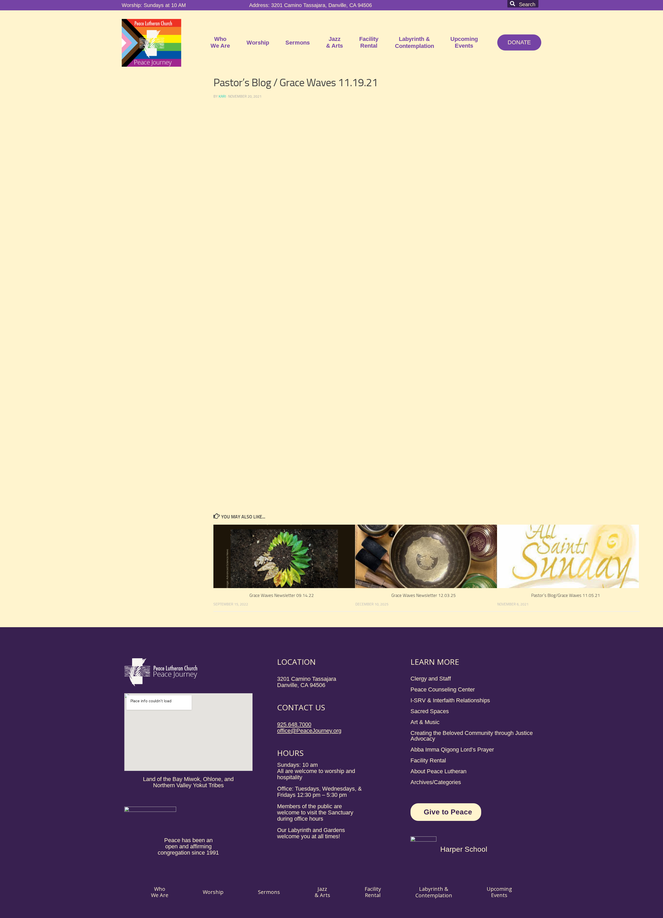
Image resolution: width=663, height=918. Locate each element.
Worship (258, 42)
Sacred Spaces (429, 711)
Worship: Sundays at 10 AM (154, 5)
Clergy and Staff (430, 678)
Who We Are (220, 42)
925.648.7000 (294, 724)
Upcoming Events (464, 42)
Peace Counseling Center (442, 689)
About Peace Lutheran (438, 771)
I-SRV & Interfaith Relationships (450, 700)
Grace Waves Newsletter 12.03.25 (423, 595)
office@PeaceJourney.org (309, 730)
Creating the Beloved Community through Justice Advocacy (471, 736)
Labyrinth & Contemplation (414, 42)
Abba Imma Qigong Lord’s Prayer (452, 749)
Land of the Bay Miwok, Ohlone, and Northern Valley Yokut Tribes (188, 782)
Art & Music (424, 722)
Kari (222, 96)
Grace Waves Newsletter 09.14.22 (281, 595)
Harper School (463, 849)
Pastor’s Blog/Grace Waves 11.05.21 (565, 595)
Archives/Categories (435, 782)
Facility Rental (368, 42)
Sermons (297, 42)
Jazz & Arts (334, 42)
